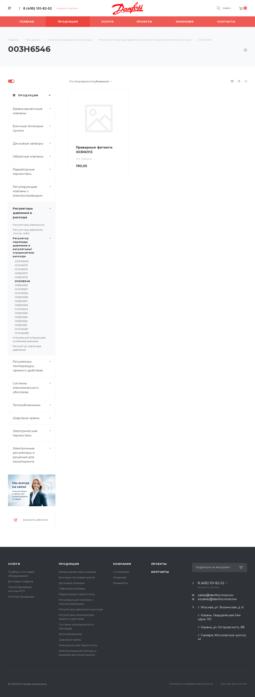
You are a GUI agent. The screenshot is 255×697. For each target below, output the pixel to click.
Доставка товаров (20, 581)
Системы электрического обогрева (26, 387)
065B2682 (21, 321)
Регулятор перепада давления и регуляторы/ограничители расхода (23, 247)
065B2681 (21, 325)
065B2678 (21, 277)
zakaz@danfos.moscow (215, 595)
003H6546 (22, 281)
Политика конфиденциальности (191, 684)
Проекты (159, 563)
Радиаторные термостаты (24, 171)
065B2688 (21, 297)
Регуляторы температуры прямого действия (28, 366)
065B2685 (21, 313)
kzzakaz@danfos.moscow (217, 599)
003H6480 (22, 261)
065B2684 (21, 317)
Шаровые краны (26, 418)
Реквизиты (120, 583)
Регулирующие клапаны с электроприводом (27, 191)
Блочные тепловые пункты (28, 128)
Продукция (69, 563)
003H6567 (21, 289)
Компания (122, 563)
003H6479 (21, 265)
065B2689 (21, 285)
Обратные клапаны (28, 156)
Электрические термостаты (25, 433)
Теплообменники (26, 405)
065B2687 (21, 301)
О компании (121, 571)
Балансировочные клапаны (27, 111)
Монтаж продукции (21, 596)
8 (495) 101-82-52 (37, 8)
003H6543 (21, 309)
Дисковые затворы (28, 143)
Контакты (160, 571)
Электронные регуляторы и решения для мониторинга (23, 454)
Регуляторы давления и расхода (23, 213)
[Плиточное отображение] (232, 81)
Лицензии (119, 577)
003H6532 (21, 269)
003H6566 (21, 293)
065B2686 (21, 305)
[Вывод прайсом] (246, 81)
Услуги (14, 563)
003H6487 (21, 329)
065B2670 (21, 273)
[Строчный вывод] (239, 81)
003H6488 (22, 333)
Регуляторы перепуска (28, 224)
